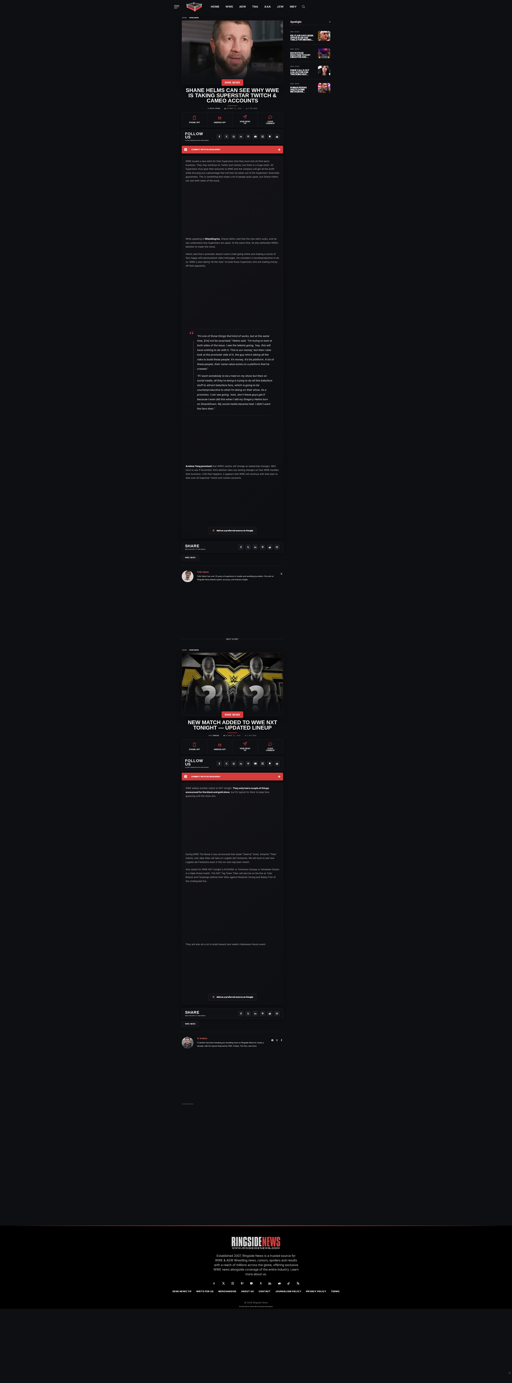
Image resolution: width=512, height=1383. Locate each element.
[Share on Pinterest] (262, 547)
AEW (242, 6)
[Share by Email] (277, 547)
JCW (280, 6)
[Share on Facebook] (241, 547)
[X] (226, 136)
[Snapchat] (270, 136)
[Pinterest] (248, 136)
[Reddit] (277, 136)
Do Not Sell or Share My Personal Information (256, 1306)
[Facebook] (219, 136)
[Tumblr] (261, 1283)
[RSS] (298, 1283)
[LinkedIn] (241, 136)
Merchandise (227, 1291)
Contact (265, 1291)
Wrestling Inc (212, 239)
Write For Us (205, 1291)
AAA (267, 6)
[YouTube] (255, 136)
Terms (335, 1291)
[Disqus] (232, 1149)
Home (215, 6)
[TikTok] (289, 1283)
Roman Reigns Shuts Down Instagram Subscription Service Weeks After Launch (299, 90)
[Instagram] (262, 136)
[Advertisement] (206, 443)
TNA (255, 6)
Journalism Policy (288, 1291)
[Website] (272, 1040)
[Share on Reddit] (270, 547)
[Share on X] (248, 547)
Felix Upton (215, 109)
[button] (303, 6)
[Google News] (234, 136)
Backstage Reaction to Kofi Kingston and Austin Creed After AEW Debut (302, 55)
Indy (293, 6)
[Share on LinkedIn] (255, 547)
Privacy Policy (316, 1291)
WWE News (194, 18)
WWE (229, 6)
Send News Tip (181, 1291)
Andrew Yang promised (199, 466)
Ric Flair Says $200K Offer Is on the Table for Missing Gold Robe (301, 38)
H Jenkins (215, 736)
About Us (247, 1291)
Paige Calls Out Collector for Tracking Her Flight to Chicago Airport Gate (300, 72)
